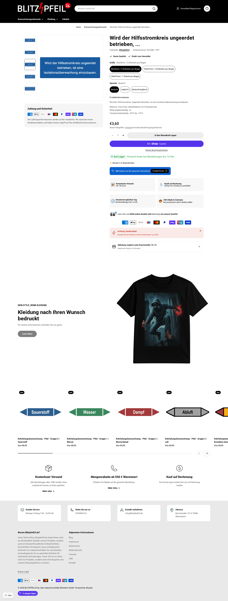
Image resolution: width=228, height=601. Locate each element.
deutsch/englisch (139, 89)
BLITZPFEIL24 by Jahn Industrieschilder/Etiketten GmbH (49, 588)
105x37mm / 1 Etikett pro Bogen (125, 76)
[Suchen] (154, 8)
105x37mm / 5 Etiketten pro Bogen (159, 69)
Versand (128, 128)
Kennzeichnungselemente (95, 27)
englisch (125, 89)
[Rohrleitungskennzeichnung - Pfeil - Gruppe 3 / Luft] (187, 412)
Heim (78, 27)
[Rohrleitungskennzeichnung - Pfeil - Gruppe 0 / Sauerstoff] (40, 412)
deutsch (114, 89)
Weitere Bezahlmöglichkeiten (157, 150)
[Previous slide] (199, 453)
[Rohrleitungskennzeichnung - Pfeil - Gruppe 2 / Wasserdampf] (138, 412)
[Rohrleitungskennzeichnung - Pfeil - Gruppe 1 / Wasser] (89, 412)
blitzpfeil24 (124, 50)
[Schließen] (200, 230)
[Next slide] (207, 453)
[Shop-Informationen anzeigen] (199, 246)
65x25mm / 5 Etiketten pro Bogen (125, 69)
